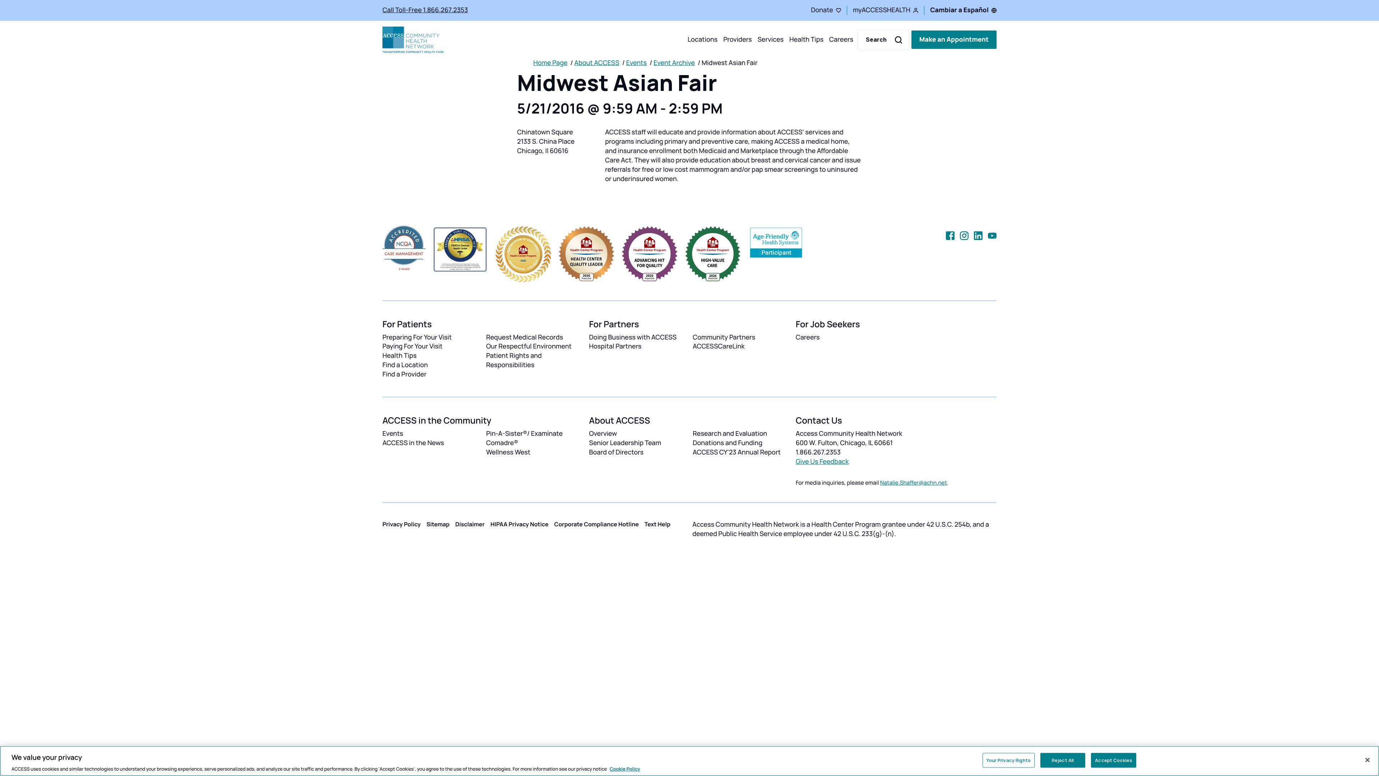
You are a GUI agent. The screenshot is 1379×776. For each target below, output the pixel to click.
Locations (703, 39)
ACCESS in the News (413, 443)
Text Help (657, 524)
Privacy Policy (401, 524)
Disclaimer (470, 524)
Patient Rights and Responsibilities (514, 360)
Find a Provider (404, 374)
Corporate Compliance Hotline (596, 524)
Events (636, 63)
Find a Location (405, 365)
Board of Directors (616, 452)
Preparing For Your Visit (417, 337)
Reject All (1063, 760)
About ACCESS (596, 63)
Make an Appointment (954, 39)
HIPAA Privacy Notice (520, 524)
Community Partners (724, 337)
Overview (603, 433)
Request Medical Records (524, 337)
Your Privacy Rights (1008, 760)
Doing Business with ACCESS (633, 337)
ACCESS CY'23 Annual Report (737, 452)
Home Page (550, 63)
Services (770, 39)
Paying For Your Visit (412, 346)
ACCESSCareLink (718, 346)
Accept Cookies (1113, 760)
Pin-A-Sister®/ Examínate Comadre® (524, 438)
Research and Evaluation (730, 433)
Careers (841, 39)
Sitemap (438, 524)
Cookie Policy (625, 768)
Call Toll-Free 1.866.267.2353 (425, 10)
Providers (737, 39)
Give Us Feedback (822, 461)
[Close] (1367, 760)
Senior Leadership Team (625, 443)
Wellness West (508, 452)
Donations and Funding (727, 443)
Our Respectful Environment (529, 346)
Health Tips (806, 39)
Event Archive (674, 63)
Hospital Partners (615, 346)
